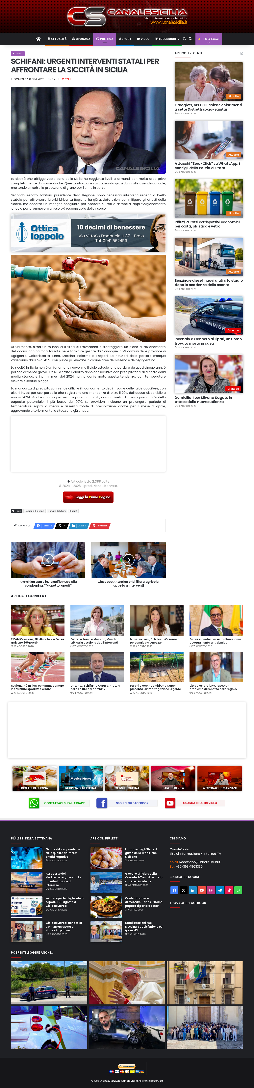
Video (145, 39)
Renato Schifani (57, 511)
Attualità (58, 39)
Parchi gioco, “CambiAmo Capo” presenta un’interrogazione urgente (155, 687)
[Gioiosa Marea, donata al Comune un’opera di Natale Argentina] (27, 932)
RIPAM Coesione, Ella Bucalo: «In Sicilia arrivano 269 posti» (37, 641)
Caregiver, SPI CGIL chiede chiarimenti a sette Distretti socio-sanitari (208, 107)
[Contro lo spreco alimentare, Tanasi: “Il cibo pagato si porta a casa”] (106, 907)
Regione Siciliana (34, 511)
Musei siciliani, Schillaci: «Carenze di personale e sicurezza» (155, 641)
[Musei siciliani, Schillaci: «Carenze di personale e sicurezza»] (157, 620)
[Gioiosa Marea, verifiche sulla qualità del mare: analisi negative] (27, 858)
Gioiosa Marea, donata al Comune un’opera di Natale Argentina (64, 926)
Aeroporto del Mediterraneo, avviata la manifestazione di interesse (63, 879)
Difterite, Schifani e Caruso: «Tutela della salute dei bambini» (95, 687)
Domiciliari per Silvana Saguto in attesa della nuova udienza (203, 399)
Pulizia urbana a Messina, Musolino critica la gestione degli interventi (94, 641)
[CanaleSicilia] (127, 16)
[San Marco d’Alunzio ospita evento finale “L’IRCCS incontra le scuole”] (205, 1027)
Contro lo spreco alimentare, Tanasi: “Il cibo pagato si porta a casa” (144, 902)
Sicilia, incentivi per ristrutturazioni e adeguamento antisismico (215, 641)
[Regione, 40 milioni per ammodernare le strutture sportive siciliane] (37, 667)
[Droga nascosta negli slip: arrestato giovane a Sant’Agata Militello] (49, 982)
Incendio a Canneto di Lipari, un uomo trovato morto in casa (208, 341)
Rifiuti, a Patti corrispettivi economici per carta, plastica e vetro (207, 224)
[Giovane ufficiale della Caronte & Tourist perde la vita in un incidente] (106, 882)
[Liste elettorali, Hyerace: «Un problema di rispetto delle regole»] (216, 667)
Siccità (73, 511)
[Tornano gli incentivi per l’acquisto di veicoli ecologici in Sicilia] (49, 1027)
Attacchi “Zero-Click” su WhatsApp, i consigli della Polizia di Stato (207, 165)
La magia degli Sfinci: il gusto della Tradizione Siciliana (141, 853)
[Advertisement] (88, 444)
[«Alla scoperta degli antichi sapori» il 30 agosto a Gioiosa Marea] (27, 907)
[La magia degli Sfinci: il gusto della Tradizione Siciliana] (106, 858)
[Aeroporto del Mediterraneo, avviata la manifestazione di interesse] (27, 882)
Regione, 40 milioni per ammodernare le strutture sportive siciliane (37, 687)
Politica (106, 39)
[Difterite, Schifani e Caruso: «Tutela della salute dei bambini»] (97, 667)
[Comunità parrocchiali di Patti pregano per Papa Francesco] (127, 982)
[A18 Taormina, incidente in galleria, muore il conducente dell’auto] (127, 1027)
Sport (126, 39)
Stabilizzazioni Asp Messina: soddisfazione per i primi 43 (144, 926)
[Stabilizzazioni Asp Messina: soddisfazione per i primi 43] (106, 932)
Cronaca (82, 39)
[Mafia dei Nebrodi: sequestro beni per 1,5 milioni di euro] (205, 982)
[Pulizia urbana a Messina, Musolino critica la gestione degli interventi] (97, 620)
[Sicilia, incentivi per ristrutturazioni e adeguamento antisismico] (216, 620)
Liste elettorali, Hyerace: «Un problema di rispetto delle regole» (213, 687)
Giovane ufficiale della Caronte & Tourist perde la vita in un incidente (144, 877)
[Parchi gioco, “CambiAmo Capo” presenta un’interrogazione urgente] (157, 667)
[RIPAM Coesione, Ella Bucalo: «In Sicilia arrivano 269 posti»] (37, 620)
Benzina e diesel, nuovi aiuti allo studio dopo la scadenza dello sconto (209, 282)
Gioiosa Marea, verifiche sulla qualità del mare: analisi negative (63, 853)
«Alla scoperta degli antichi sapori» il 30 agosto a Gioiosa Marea (65, 902)
